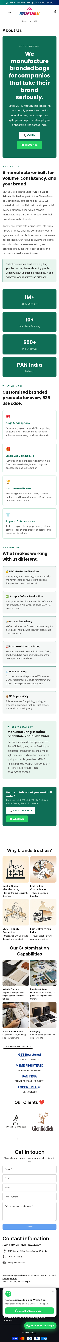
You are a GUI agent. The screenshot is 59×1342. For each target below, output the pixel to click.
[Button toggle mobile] (4, 11)
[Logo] (29, 11)
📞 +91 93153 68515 (20, 810)
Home (24, 21)
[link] (16, 1121)
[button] (9, 11)
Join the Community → (31, 1310)
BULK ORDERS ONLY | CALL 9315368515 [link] (31, 2)
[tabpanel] (29, 1073)
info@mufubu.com (16, 1262)
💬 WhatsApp (29, 144)
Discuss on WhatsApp (42, 1325)
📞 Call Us (29, 135)
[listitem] (18, 1046)
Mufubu (33, 1332)
